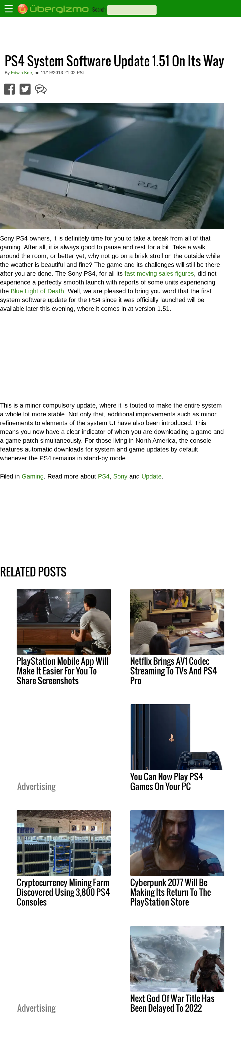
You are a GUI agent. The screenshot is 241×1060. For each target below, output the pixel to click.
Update (152, 476)
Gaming (33, 476)
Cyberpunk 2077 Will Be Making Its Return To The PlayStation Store (170, 892)
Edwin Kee (21, 72)
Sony (120, 476)
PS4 (104, 476)
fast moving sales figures (159, 273)
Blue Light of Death (37, 291)
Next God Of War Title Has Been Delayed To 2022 (172, 1003)
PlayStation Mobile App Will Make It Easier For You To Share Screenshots (62, 671)
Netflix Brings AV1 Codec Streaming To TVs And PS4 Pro (173, 671)
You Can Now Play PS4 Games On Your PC (166, 781)
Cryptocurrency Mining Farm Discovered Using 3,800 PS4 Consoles (63, 892)
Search (99, 9)
